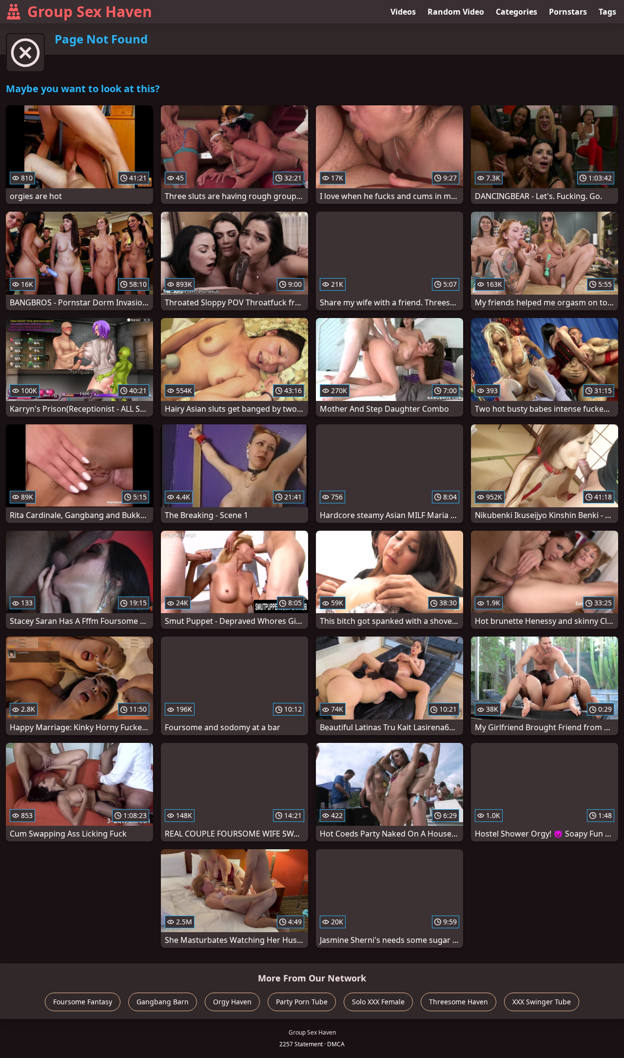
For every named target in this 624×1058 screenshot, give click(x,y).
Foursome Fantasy (82, 1001)
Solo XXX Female (378, 1001)
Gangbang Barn (162, 1001)
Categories (516, 11)
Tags (607, 11)
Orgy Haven (232, 1001)
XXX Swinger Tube (541, 1001)
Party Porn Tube (302, 1001)
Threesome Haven (458, 1001)
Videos (403, 11)
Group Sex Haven (89, 11)
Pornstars (568, 11)
